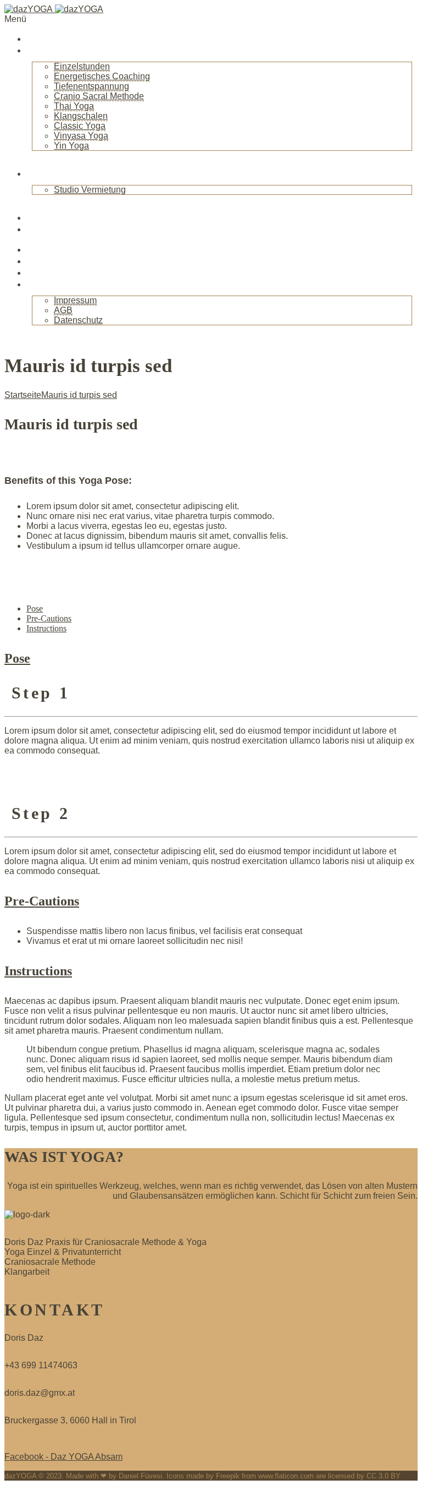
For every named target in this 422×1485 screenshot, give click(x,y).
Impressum (75, 300)
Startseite (48, 38)
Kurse (40, 260)
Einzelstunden (82, 66)
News (39, 228)
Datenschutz (78, 320)
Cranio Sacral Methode (99, 96)
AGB (63, 310)
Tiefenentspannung (91, 86)
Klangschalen (81, 116)
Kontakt (44, 284)
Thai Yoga (74, 106)
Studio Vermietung (90, 189)
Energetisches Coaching (102, 76)
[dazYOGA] (53, 9)
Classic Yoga (80, 125)
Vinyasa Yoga (81, 135)
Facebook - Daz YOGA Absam (63, 1456)
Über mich (50, 50)
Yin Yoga (71, 145)
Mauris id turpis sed (79, 395)
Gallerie (44, 272)
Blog (37, 217)
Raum (40, 173)
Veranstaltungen (64, 249)
